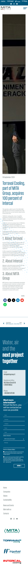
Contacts (6, 514)
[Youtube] (17, 4)
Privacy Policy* (11, 449)
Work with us (7, 509)
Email (9, 373)
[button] (5, 300)
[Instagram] (14, 4)
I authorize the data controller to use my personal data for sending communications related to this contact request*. (13, 453)
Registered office (10, 382)
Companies (6, 492)
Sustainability (7, 500)
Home (5, 488)
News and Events (8, 505)
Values (5, 496)
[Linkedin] (11, 4)
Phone (9, 392)
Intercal (4, 265)
